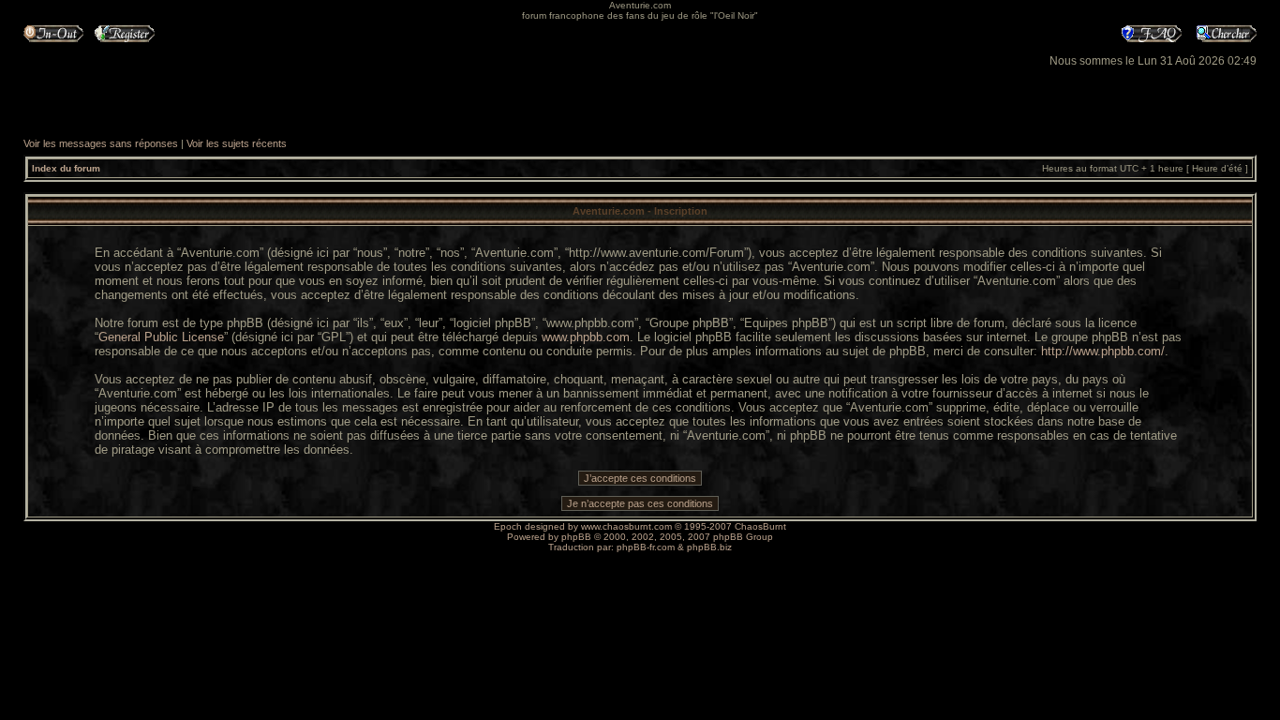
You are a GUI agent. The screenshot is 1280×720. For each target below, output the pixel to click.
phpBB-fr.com (646, 547)
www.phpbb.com (586, 337)
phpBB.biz (709, 547)
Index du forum (66, 168)
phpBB (576, 537)
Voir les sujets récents (236, 143)
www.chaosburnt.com (626, 526)
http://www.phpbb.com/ (1103, 351)
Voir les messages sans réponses (100, 143)
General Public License (161, 337)
